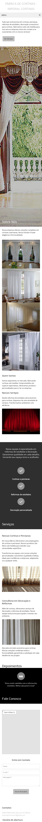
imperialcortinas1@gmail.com (13, 815)
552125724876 (24, 813)
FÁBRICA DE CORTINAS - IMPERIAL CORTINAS (21, 6)
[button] (21, 679)
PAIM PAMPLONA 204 (10, 813)
